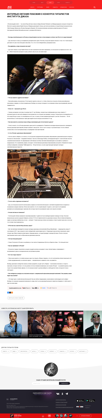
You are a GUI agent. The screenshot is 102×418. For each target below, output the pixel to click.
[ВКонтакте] (8, 292)
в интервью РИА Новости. (35, 30)
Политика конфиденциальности (64, 407)
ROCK (42, 2)
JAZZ (50, 2)
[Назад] (54, 415)
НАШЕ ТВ (67, 2)
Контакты (71, 7)
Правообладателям (61, 404)
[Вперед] (77, 415)
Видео (47, 7)
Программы (40, 7)
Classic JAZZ (70, 415)
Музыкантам (63, 7)
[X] (10, 292)
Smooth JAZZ (61, 415)
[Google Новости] (52, 288)
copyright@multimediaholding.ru (19, 407)
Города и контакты (61, 399)
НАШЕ (34, 2)
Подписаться (64, 383)
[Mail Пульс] (43, 288)
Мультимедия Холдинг (12, 399)
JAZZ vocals (66, 415)
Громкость (43, 416)
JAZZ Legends (57, 415)
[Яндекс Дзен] (35, 288)
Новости (32, 7)
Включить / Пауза (12, 415)
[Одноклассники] (12, 292)
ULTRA (58, 2)
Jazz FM (49, 415)
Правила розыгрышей (61, 402)
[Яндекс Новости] (26, 288)
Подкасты (55, 7)
